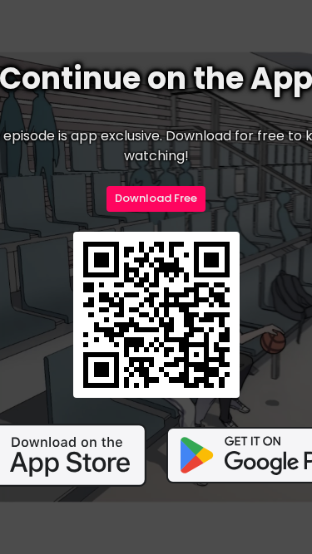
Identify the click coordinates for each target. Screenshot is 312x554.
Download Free (156, 198)
